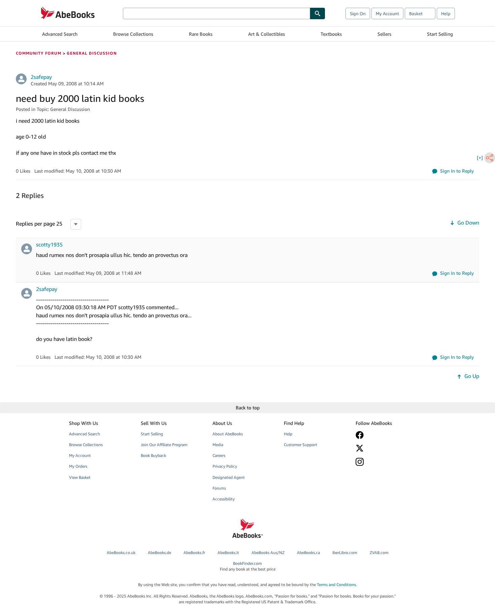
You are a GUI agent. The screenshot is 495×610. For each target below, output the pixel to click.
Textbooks (331, 34)
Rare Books (200, 34)
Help (446, 13)
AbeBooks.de (159, 552)
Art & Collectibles (266, 34)
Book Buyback (153, 455)
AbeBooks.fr (194, 552)
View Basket (80, 477)
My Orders (78, 466)
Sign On (358, 13)
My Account (387, 13)
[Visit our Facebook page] (387, 435)
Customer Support (300, 444)
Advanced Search (59, 34)
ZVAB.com (379, 552)
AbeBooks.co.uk (121, 552)
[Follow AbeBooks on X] (387, 448)
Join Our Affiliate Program (164, 444)
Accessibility (223, 498)
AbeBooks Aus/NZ (268, 552)
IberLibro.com (344, 552)
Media (217, 444)
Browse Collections (133, 34)
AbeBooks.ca (308, 552)
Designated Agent (228, 477)
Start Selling (440, 34)
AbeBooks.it (228, 552)
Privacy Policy (224, 466)
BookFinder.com (247, 566)
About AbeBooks (227, 433)
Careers (218, 455)
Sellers (384, 34)
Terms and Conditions (336, 584)
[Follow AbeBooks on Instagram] (387, 462)
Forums (219, 488)
